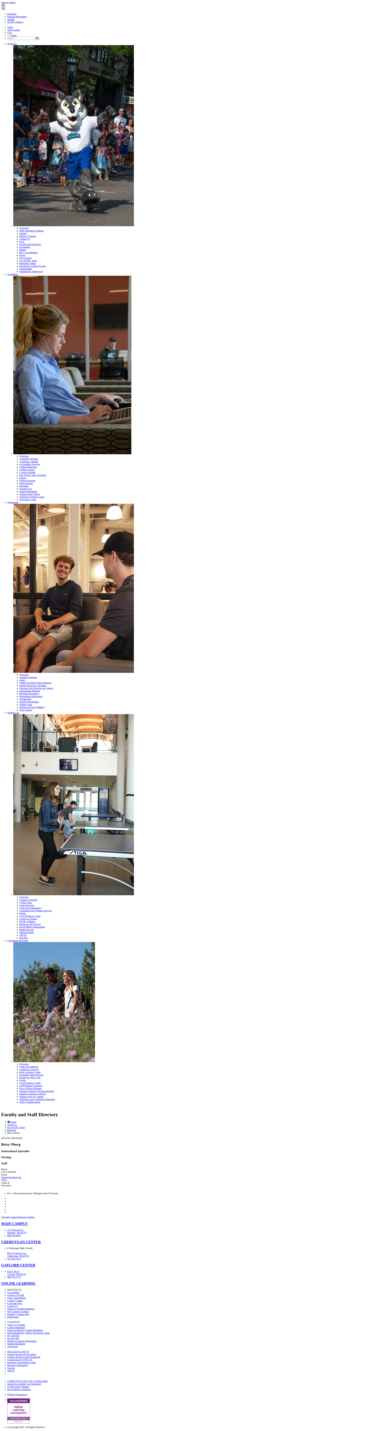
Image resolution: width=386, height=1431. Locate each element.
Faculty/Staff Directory (30, 244)
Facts (21, 241)
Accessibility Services (29, 464)
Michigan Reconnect (29, 693)
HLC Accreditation (28, 252)
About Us (12, 43)
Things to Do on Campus (31, 1096)
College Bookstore (28, 467)
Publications (13, 1317)
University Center (27, 499)
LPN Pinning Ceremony (31, 1085)
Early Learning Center (30, 1072)
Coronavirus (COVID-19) (20, 1360)
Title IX (23, 935)
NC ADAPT (13, 1335)
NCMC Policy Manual (18, 1386)
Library (22, 478)
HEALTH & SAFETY (18, 1351)
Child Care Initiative (29, 1066)
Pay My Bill (13, 1338)
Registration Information (31, 696)
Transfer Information (29, 702)
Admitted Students (28, 677)
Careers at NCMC (16, 1295)
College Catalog (27, 469)
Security (11, 1368)
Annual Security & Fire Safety (21, 1354)
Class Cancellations (16, 1298)
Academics (12, 274)
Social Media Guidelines (19, 1389)
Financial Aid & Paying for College (36, 688)
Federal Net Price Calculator (32, 685)
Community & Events (17, 940)
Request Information (17, 16)
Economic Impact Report (31, 1075)
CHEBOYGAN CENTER (21, 1242)
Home (13, 1122)
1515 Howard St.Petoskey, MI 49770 (16, 1231)
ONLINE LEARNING (18, 1283)
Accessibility (13, 1292)
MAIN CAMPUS (14, 1224)
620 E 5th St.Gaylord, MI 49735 (16, 1273)
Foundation (24, 247)
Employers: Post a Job (29, 1077)
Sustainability (25, 269)
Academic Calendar (28, 461)
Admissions (12, 502)
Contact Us (24, 239)
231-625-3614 (14, 1258)
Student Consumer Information (22, 1341)
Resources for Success (30, 924)
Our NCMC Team (28, 260)
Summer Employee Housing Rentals (36, 1091)
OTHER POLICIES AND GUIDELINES (27, 1381)
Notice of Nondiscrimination (20, 1309)
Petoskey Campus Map (18, 1314)
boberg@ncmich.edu (11, 1177)
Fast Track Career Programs (32, 475)
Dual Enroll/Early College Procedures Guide (28, 1333)
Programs (11, 14)
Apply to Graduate (16, 1325)
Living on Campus (28, 919)
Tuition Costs (25, 704)
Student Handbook (28, 491)
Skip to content (8, 2)
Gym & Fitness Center (30, 916)
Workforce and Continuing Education (37, 1099)
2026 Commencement (29, 1102)
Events (22, 1080)
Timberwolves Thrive (29, 494)
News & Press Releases (30, 1088)
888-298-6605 (14, 1235)
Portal (13, 35)
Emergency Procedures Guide (21, 1362)
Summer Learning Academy (32, 1094)
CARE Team (25, 902)
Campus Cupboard (28, 900)
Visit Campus (13, 30)
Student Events (26, 929)
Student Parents (26, 932)
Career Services (26, 905)
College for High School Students (35, 683)
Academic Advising (28, 459)
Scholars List (25, 488)
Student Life (13, 712)
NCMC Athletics (15, 22)
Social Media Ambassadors (32, 927)
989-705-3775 (14, 1277)
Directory (11, 1130)
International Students (29, 691)
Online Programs (27, 480)
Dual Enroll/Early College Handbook (25, 1330)
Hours (22, 255)
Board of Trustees (27, 236)
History (22, 250)
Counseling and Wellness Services (35, 910)
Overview (24, 228)
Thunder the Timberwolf (31, 271)
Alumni (10, 19)
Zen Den (23, 938)
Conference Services (29, 1069)
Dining (22, 913)
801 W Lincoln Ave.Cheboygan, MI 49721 (18, 1254)
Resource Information (17, 1365)
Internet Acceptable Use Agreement (24, 1384)
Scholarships (25, 699)
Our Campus (25, 258)
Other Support (26, 483)
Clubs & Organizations (30, 908)
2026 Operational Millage (31, 231)
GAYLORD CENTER (18, 1265)
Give (9, 32)
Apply (10, 27)
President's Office (27, 263)
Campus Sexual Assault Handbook (23, 1357)
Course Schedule (27, 472)
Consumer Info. (14, 1303)
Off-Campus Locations (18, 1311)
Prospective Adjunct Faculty (32, 266)
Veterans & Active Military (32, 707)
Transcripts (12, 1346)
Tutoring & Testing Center (31, 497)
